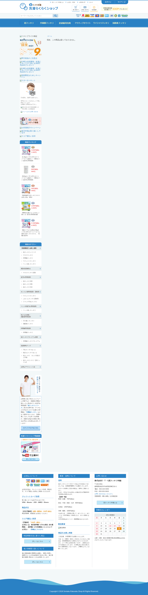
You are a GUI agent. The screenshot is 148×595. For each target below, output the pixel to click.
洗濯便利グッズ (26, 345)
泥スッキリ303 (27, 281)
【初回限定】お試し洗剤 (28, 248)
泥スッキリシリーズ (29, 252)
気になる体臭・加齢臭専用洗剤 (26, 316)
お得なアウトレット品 (28, 367)
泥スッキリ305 (27, 284)
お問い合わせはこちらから (104, 494)
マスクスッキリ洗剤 (29, 272)
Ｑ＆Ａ (91, 2)
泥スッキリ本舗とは (57, 2)
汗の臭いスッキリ (28, 321)
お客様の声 (82, 2)
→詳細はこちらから (36, 529)
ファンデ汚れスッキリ (30, 301)
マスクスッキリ (28, 255)
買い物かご (76, 8)
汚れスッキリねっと (29, 349)
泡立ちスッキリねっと (30, 352)
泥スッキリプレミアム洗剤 (29, 337)
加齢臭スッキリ (28, 324)
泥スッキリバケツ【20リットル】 (31, 361)
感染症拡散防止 (26, 268)
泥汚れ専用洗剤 (26, 277)
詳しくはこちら (37, 541)
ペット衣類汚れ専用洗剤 (28, 306)
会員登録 (94, 8)
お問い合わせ (85, 8)
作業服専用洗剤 (26, 328)
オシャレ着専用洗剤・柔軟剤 (30, 292)
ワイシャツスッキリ (29, 261)
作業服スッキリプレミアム (31, 341)
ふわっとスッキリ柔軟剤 (31, 299)
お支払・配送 (71, 2)
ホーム (49, 36)
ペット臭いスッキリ (29, 264)
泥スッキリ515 (27, 287)
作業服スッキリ (28, 258)
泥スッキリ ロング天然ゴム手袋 (31, 356)
